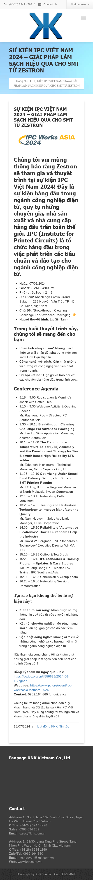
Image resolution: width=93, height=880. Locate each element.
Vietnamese (78, 4)
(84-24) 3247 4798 (20, 4)
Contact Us (50, 4)
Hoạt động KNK (46, 726)
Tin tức (64, 726)
